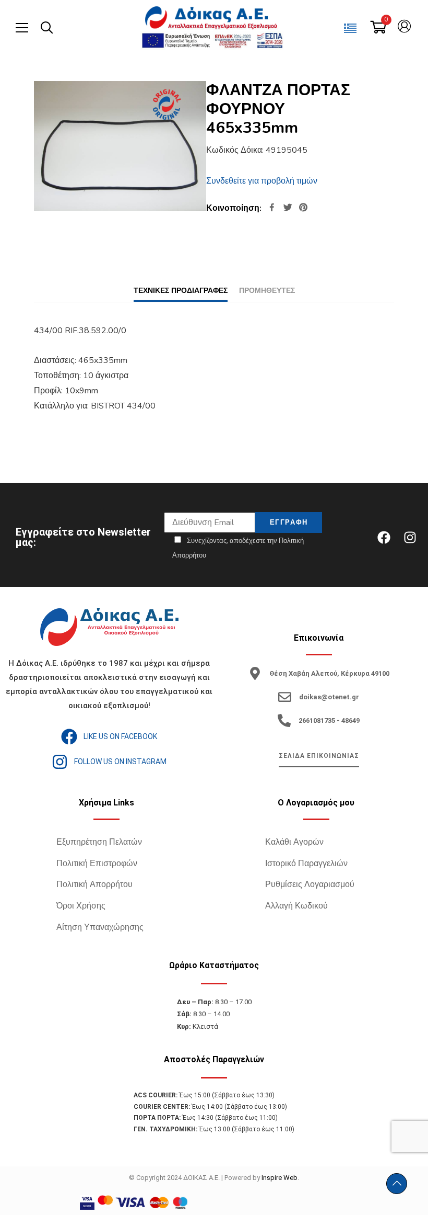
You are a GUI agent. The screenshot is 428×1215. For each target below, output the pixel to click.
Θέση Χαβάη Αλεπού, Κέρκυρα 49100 (329, 673)
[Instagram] (410, 537)
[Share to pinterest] (303, 208)
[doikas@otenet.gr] (284, 696)
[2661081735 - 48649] (284, 720)
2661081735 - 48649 (329, 720)
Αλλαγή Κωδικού (296, 906)
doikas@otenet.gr (329, 697)
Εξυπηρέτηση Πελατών (99, 842)
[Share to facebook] (272, 208)
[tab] (180, 290)
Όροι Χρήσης (80, 906)
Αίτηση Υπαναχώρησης (100, 927)
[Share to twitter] (287, 208)
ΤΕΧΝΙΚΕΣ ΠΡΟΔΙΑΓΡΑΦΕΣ (181, 291)
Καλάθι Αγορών (294, 842)
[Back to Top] (396, 1183)
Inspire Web (279, 1178)
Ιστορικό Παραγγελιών (306, 863)
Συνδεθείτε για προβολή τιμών (261, 181)
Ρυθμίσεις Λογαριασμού (309, 884)
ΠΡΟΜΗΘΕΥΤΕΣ (267, 291)
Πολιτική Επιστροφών (96, 863)
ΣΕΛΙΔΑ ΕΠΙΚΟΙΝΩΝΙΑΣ (319, 755)
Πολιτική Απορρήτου (94, 884)
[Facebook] (384, 537)
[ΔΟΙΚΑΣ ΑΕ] (211, 18)
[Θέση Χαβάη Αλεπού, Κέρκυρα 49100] (254, 673)
